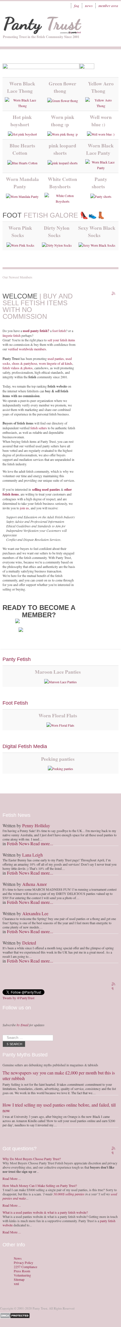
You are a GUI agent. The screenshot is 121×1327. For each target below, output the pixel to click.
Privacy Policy (23, 1262)
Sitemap (19, 1279)
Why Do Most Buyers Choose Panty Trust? (32, 1158)
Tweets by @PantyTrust (18, 998)
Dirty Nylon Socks (57, 231)
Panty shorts (99, 182)
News (89, 5)
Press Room (22, 1271)
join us (24, 508)
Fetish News (18, 843)
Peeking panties (58, 758)
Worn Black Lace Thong (21, 87)
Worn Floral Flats (58, 715)
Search (16, 1044)
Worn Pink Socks (20, 231)
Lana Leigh (32, 855)
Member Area (108, 5)
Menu (111, 21)
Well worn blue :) (101, 120)
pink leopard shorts (62, 149)
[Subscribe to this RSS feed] (114, 294)
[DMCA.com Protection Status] (16, 1315)
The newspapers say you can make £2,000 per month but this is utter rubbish (59, 1075)
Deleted (29, 943)
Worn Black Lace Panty (100, 149)
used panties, (57, 358)
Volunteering (22, 1275)
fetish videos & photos (18, 368)
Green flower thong (62, 87)
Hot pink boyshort (21, 120)
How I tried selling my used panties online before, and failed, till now (59, 1107)
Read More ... (12, 1178)
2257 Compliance (25, 1267)
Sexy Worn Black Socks (96, 231)
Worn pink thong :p (62, 120)
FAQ (76, 5)
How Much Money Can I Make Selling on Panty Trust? (40, 1185)
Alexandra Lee (35, 913)
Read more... (41, 843)
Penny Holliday (36, 825)
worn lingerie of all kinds (55, 363)
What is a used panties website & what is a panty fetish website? (45, 1212)
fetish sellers (38, 428)
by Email (22, 1025)
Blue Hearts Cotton (22, 149)
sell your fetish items (61, 340)
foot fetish (59, 330)
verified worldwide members (27, 349)
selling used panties (46, 489)
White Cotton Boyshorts (62, 182)
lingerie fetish (12, 335)
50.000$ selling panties (68, 1194)
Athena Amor (34, 884)
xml (16, 1284)
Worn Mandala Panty (22, 182)
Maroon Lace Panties (58, 671)
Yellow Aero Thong (101, 87)
